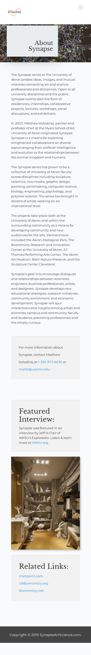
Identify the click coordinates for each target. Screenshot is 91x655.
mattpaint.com (31, 576)
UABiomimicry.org (33, 583)
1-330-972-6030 (50, 362)
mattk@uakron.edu (34, 369)
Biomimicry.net (31, 591)
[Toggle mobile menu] (81, 7)
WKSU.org (40, 443)
